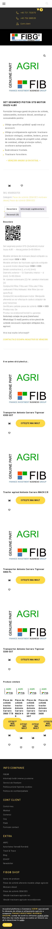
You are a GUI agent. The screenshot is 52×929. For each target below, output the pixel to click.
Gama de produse (11, 879)
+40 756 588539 (28, 18)
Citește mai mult (30, 423)
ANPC (5, 842)
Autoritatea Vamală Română (15, 847)
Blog (5, 855)
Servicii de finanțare (12, 783)
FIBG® (6, 774)
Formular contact (11, 827)
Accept (7, 925)
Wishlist (6, 810)
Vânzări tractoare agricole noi (16, 895)
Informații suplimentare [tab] (32, 209)
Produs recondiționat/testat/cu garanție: (22, 313)
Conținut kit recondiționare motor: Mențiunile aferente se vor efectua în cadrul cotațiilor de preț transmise (24, 299)
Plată (5, 823)
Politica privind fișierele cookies (17, 787)
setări (21, 920)
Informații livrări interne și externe (18, 778)
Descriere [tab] (12, 209)
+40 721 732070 (28, 13)
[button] (44, 55)
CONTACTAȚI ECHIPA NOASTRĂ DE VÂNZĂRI (25, 339)
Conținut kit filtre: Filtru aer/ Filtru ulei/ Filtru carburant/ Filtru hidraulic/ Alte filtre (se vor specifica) (23, 289)
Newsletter (8, 863)
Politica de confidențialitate (15, 791)
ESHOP (6, 859)
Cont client (25, 24)
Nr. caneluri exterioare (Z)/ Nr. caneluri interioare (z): (25, 281)
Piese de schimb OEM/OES (22, 200)
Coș (5, 819)
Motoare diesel (10, 887)
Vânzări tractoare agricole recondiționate (22, 900)
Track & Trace (9, 851)
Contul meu (8, 806)
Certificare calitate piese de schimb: (26, 306)
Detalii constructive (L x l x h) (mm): (19, 269)
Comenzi (7, 815)
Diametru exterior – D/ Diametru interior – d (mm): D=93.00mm (23, 274)
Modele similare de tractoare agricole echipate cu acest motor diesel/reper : (25, 264)
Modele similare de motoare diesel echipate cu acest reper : (25, 258)
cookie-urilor (42, 915)
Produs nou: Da (10, 309)
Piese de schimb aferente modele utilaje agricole (25, 883)
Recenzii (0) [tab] (13, 214)
